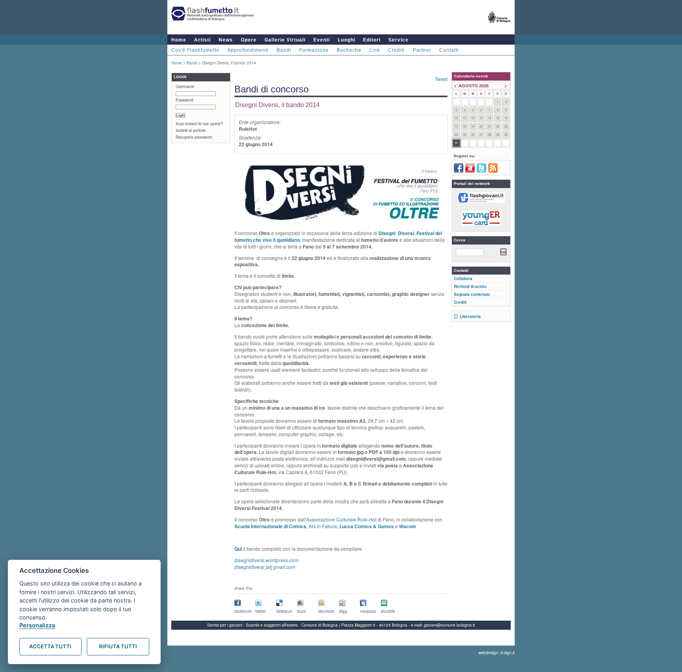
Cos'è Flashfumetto (195, 50)
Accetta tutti (50, 646)
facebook (242, 611)
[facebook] (458, 171)
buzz (301, 611)
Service (398, 40)
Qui (238, 548)
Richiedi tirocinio (470, 286)
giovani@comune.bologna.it (449, 625)
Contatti (449, 50)
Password (184, 100)
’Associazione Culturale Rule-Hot (341, 519)
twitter (260, 611)
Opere (249, 40)
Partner (422, 50)
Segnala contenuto (472, 294)
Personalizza (37, 625)
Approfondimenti (248, 50)
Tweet (441, 78)
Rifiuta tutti (118, 646)
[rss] (493, 171)
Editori (371, 40)
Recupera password (194, 137)
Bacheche (349, 50)
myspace (368, 611)
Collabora (463, 278)
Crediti (396, 50)
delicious (284, 611)
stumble (388, 611)
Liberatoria (470, 316)
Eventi (321, 40)
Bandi (284, 50)
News (226, 40)
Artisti (202, 40)
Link (374, 50)
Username (185, 86)
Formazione (314, 50)
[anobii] (470, 171)
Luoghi (346, 40)
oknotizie (326, 611)
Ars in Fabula (323, 526)
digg (343, 611)
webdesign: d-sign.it (496, 652)
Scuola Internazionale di (261, 526)
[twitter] (481, 171)
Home (178, 40)
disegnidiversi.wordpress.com (266, 563)
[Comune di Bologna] (499, 26)
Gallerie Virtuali (284, 40)
